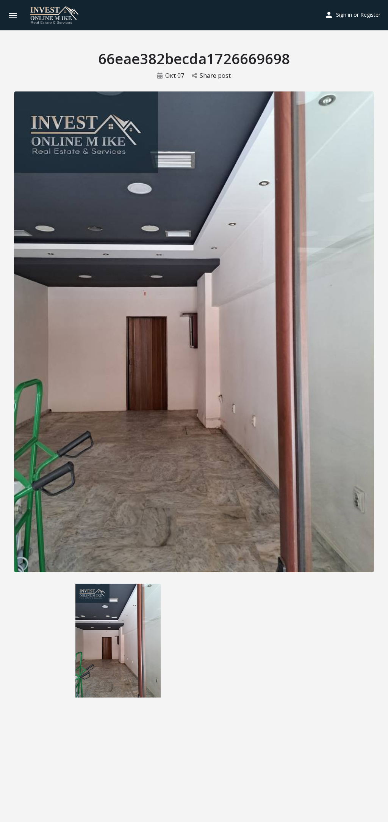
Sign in (344, 14)
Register (370, 14)
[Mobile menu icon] (13, 15)
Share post (215, 75)
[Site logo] (55, 15)
